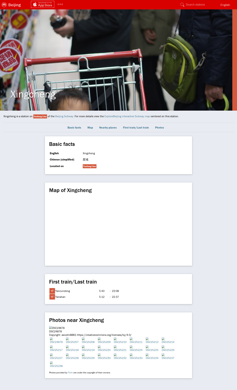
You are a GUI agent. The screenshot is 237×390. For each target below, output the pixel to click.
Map (90, 127)
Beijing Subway (64, 116)
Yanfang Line (40, 116)
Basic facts (74, 127)
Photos (159, 127)
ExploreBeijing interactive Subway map (127, 116)
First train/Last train (136, 127)
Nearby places (108, 127)
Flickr (70, 372)
